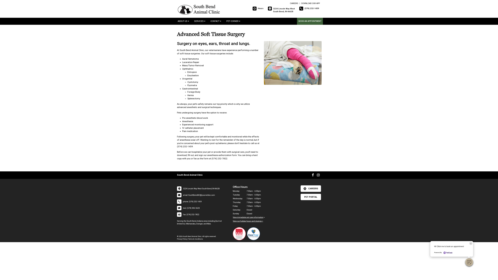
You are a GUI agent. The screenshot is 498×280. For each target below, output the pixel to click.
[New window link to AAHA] (240, 233)
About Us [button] (183, 21)
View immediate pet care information (248, 217)
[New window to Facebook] (313, 175)
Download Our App (310, 3)
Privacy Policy (182, 239)
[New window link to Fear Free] (254, 233)
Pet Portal (310, 197)
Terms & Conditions (195, 239)
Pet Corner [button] (232, 21)
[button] (469, 262)
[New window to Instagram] (318, 175)
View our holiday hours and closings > (248, 221)
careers (313, 188)
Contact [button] (215, 21)
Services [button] (199, 21)
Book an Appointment (310, 21)
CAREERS (294, 3)
